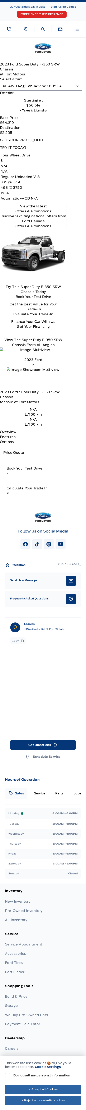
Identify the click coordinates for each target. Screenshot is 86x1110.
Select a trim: (12, 79)
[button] (8, 29)
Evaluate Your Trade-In (33, 314)
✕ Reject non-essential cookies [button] (43, 1100)
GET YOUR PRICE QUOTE (22, 140)
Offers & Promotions (33, 226)
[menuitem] (43, 908)
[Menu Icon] (77, 29)
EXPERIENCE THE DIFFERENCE (41, 14)
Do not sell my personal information (41, 1075)
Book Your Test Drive (33, 297)
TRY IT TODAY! (13, 148)
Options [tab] (7, 442)
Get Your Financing (33, 327)
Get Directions (42, 746)
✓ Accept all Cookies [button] (43, 1089)
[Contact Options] (60, 29)
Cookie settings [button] (48, 1067)
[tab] (33, 93)
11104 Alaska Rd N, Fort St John (44, 629)
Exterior (7, 93)
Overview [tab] (8, 432)
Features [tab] (8, 437)
